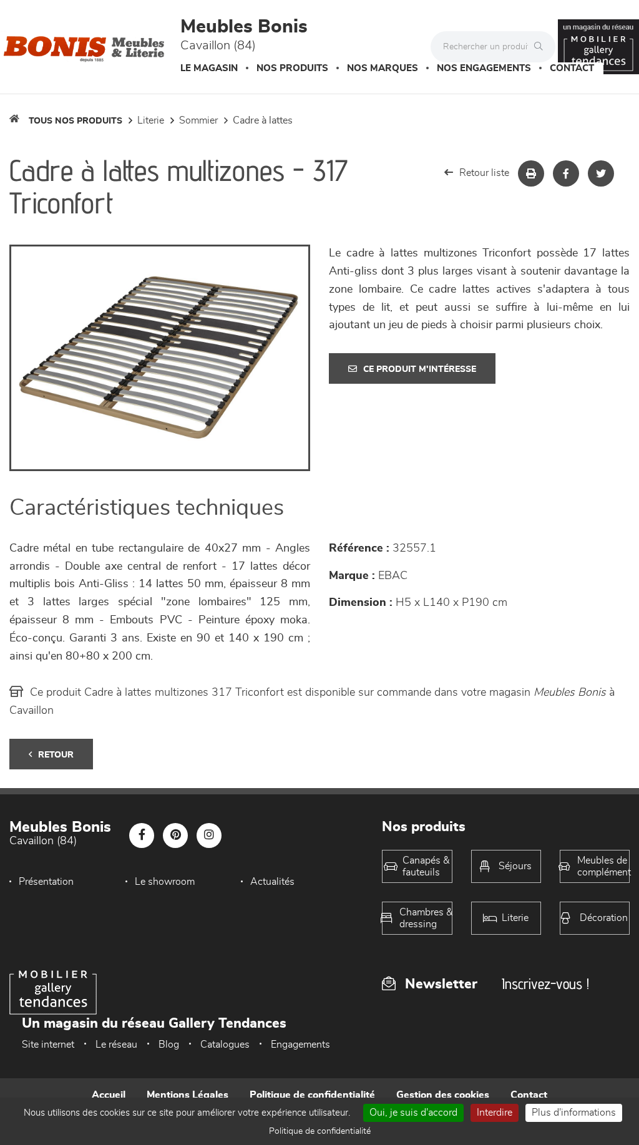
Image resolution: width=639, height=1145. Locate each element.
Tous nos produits (75, 121)
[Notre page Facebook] (141, 835)
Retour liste (484, 173)
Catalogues (225, 1045)
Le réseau (116, 1045)
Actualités (272, 882)
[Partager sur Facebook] (566, 173)
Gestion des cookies (442, 1095)
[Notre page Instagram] (209, 835)
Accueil (108, 1095)
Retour (56, 755)
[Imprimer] (531, 173)
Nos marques (382, 68)
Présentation (46, 882)
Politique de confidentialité (312, 1095)
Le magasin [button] (209, 68)
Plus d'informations (574, 1113)
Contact (572, 68)
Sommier (198, 120)
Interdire (494, 1113)
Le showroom (165, 882)
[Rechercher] (541, 46)
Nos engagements (484, 68)
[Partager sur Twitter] (601, 173)
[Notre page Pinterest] (175, 835)
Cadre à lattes (263, 120)
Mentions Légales (187, 1095)
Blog (169, 1045)
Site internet (48, 1045)
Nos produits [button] (292, 68)
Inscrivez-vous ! (545, 984)
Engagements (300, 1045)
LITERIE (150, 120)
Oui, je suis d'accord (413, 1113)
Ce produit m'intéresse (419, 369)
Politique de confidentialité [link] (320, 1131)
